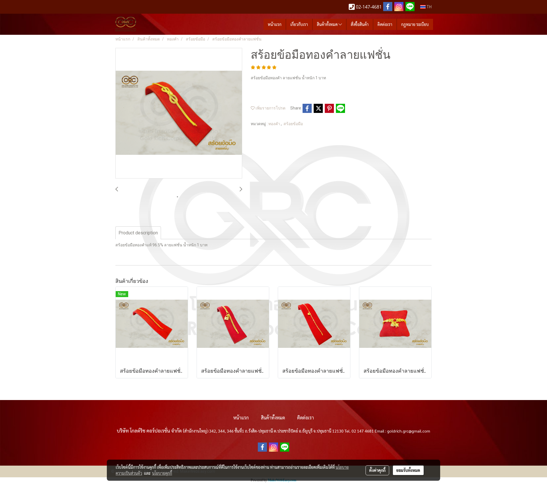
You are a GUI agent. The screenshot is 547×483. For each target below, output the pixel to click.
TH (429, 7)
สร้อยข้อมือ (293, 123)
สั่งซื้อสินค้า (360, 24)
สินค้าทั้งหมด (327, 24)
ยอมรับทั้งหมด (408, 470)
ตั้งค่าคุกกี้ (377, 470)
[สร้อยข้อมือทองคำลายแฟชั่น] (179, 113)
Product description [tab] (138, 233)
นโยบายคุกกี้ (162, 473)
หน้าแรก (274, 24)
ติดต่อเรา (384, 24)
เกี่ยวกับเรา (299, 24)
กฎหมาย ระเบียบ (415, 24)
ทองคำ (274, 123)
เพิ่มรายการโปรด (270, 108)
